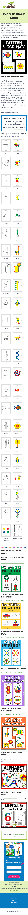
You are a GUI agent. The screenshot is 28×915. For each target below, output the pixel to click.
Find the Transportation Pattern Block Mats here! (14, 600)
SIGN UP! (14, 876)
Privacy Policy (14, 904)
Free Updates (14, 898)
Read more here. (14, 890)
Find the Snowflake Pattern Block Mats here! (12, 637)
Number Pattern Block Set (10, 798)
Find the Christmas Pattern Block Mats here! (12, 563)
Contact (14, 897)
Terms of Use (14, 900)
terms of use (18, 129)
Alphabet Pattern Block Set (11, 760)
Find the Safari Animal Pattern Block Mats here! (13, 714)
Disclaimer (14, 902)
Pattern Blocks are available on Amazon (11, 111)
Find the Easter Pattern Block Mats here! (11, 672)
